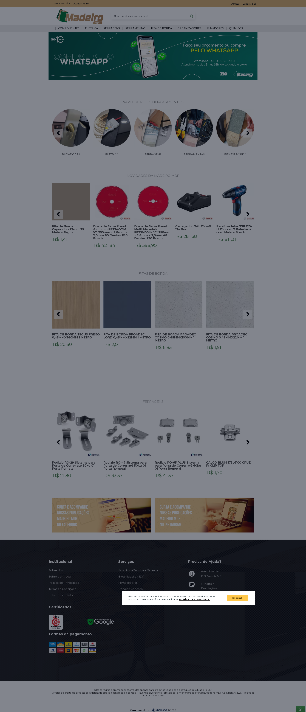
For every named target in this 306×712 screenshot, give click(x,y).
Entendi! (237, 597)
